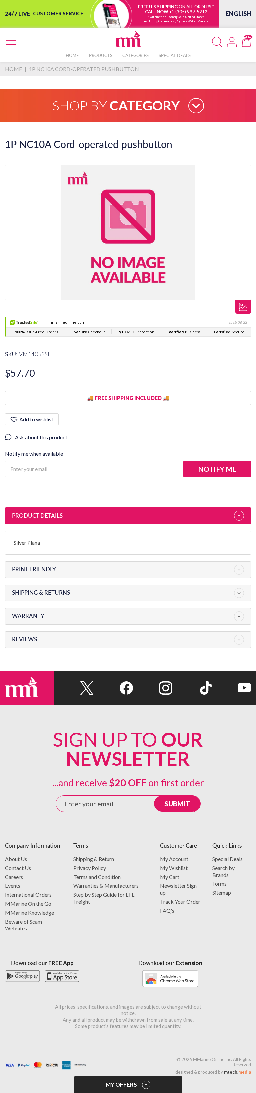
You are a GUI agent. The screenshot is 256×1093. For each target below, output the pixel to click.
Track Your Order (180, 901)
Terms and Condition (97, 877)
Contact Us (18, 868)
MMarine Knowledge (29, 912)
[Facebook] (113, 688)
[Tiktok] (192, 688)
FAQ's (167, 910)
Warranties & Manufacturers (106, 885)
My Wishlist (174, 868)
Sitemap (221, 892)
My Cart (169, 877)
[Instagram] (152, 688)
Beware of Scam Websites (23, 925)
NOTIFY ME (217, 469)
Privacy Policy (89, 868)
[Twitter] (74, 688)
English (238, 13)
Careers (14, 877)
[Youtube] (231, 688)
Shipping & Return (93, 859)
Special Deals (227, 859)
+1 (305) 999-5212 (188, 11)
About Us (16, 859)
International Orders (28, 894)
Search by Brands (223, 871)
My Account (174, 859)
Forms (219, 883)
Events (12, 885)
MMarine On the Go (28, 903)
